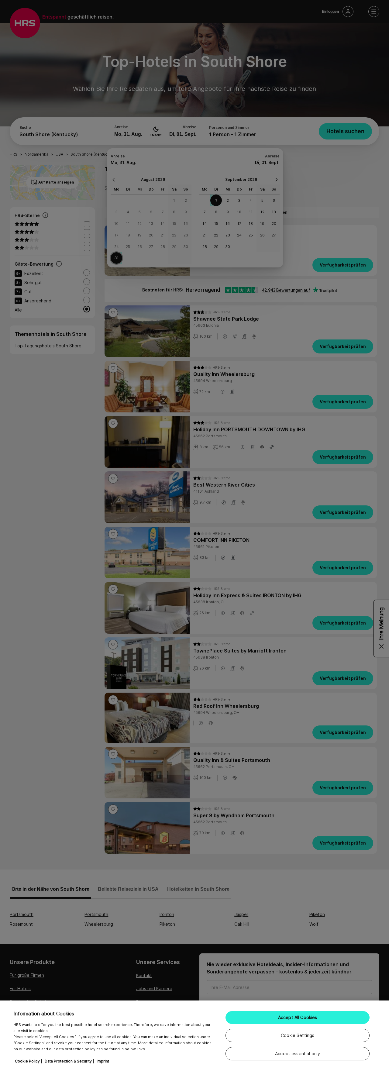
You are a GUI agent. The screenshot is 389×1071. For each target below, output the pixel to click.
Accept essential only (297, 1053)
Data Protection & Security (68, 1061)
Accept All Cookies (297, 1017)
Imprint (103, 1061)
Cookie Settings (297, 1035)
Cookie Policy (27, 1061)
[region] (194, 1035)
